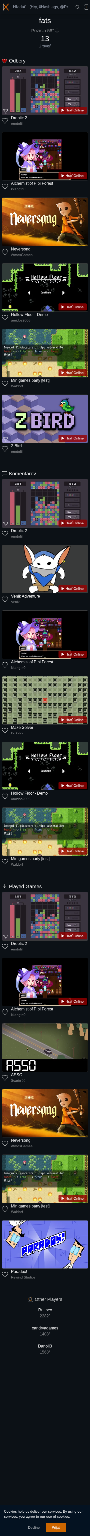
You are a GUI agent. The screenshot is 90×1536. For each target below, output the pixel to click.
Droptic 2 (19, 118)
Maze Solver (22, 727)
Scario (16, 1080)
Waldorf (17, 386)
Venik (15, 602)
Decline (34, 1527)
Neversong (20, 249)
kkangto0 (18, 189)
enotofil (16, 123)
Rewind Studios (23, 1277)
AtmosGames (21, 255)
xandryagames (45, 1331)
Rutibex (45, 1313)
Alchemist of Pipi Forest (32, 183)
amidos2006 (20, 320)
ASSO (16, 1075)
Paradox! (19, 1271)
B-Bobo (17, 733)
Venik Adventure (25, 596)
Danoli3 (45, 1349)
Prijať (56, 1527)
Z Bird (16, 446)
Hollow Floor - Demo (29, 314)
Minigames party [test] (30, 380)
